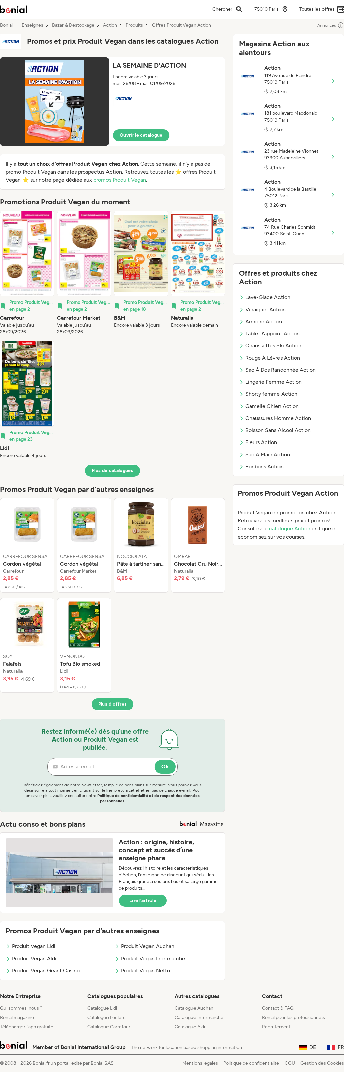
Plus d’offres (112, 704)
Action (110, 25)
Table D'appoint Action (272, 333)
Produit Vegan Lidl (33, 946)
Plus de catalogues (112, 470)
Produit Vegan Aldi (34, 958)
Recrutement (276, 1027)
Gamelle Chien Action (272, 406)
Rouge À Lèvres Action (272, 358)
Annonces (326, 25)
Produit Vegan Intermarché (153, 958)
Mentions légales (200, 1063)
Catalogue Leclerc (106, 1017)
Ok (165, 766)
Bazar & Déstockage (73, 25)
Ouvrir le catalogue (141, 135)
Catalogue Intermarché (199, 1017)
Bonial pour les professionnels (293, 1017)
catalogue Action (289, 528)
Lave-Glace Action (267, 297)
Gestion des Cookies (322, 1063)
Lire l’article (142, 900)
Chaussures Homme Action (278, 418)
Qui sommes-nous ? (21, 1008)
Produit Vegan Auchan (147, 946)
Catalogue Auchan (194, 1008)
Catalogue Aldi (190, 1027)
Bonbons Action (264, 466)
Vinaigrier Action (265, 309)
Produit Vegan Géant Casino (46, 970)
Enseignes (32, 25)
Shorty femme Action (271, 394)
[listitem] (27, 273)
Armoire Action (263, 321)
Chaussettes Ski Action (273, 345)
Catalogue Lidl (102, 1008)
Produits (134, 25)
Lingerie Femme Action (273, 382)
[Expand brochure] (54, 101)
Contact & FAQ (278, 1008)
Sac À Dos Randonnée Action (280, 370)
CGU (290, 1063)
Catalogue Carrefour (108, 1027)
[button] (112, 101)
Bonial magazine (17, 1017)
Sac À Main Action (267, 454)
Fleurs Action (261, 442)
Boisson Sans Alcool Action (278, 430)
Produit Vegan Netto (145, 970)
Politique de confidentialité (251, 1063)
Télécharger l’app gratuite (26, 1027)
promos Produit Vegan (119, 180)
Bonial (6, 25)
